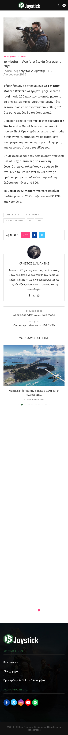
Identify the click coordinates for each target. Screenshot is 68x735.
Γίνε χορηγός (11, 671)
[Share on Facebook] (34, 235)
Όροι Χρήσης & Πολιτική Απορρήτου (24, 680)
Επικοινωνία (10, 662)
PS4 (39, 220)
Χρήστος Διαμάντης (32, 71)
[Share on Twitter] (42, 235)
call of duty (12, 215)
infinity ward (32, 215)
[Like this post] (26, 235)
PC (30, 220)
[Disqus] (34, 458)
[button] (6, 375)
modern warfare (14, 220)
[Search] (58, 5)
